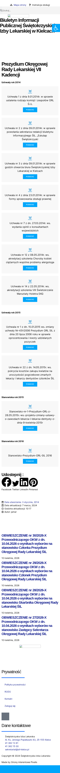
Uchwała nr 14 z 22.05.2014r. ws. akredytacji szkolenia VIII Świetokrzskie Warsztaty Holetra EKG (30, 290)
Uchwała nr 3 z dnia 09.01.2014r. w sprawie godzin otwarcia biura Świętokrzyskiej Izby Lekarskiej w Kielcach (30, 167)
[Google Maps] (37, 769)
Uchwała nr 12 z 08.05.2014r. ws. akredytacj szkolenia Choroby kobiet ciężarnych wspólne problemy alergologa (30, 258)
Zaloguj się (10, 706)
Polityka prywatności (15, 684)
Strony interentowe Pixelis (24, 762)
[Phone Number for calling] (7, 769)
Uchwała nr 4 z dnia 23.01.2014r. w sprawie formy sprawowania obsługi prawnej (30, 197)
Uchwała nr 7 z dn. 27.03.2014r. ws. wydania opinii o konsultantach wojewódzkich (30, 227)
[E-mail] (22, 769)
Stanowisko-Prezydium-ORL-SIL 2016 (30, 455)
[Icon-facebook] (5, 716)
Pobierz (30, 110)
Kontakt (8, 698)
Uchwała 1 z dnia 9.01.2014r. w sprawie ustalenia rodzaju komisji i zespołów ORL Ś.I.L (30, 100)
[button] (7, 484)
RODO (8, 691)
